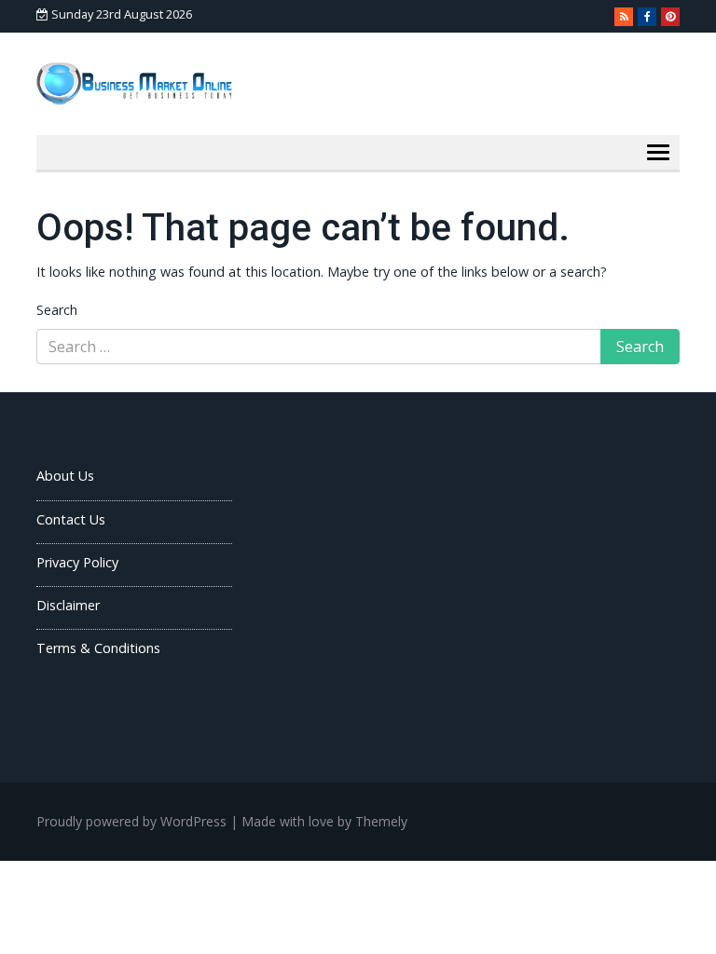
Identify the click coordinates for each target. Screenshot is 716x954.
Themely (381, 821)
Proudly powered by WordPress (131, 821)
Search (56, 310)
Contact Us (70, 519)
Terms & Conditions (98, 648)
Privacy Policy (77, 562)
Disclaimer (68, 605)
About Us (65, 475)
